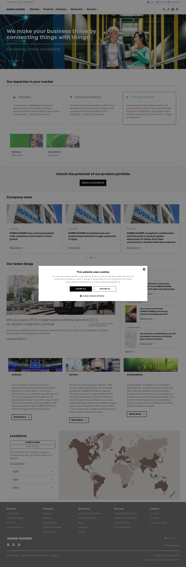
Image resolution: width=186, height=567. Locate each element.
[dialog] (93, 283)
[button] (93, 296)
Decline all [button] (105, 289)
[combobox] (144, 269)
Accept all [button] (81, 289)
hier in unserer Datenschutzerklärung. (104, 282)
